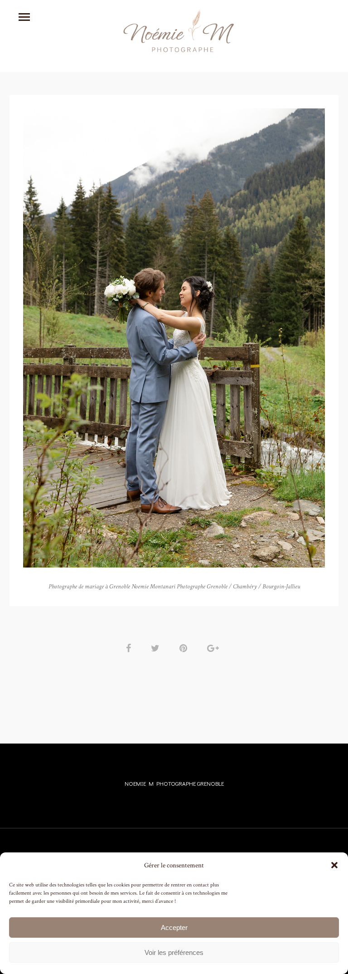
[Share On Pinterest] (184, 648)
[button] (334, 865)
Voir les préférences (174, 952)
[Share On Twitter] (157, 648)
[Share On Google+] (214, 648)
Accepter (174, 927)
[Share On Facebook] (130, 648)
